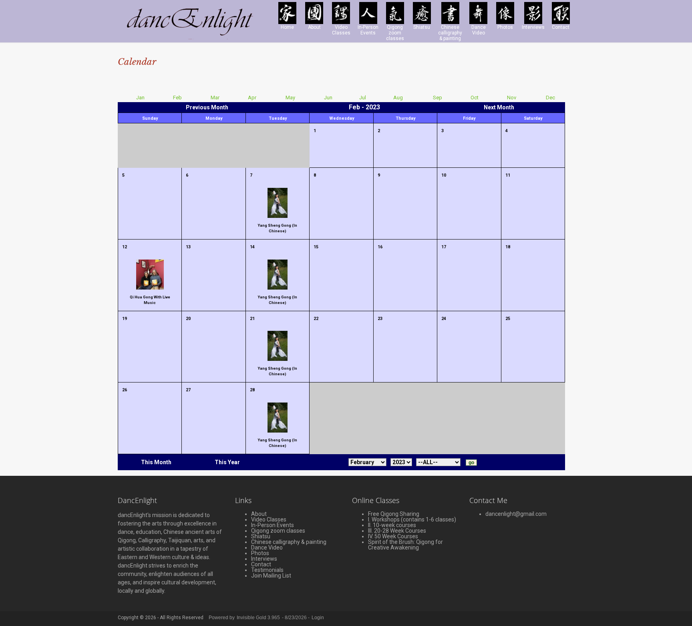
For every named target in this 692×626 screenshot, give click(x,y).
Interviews (264, 559)
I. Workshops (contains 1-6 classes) (412, 519)
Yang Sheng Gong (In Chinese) (277, 228)
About (259, 514)
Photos (260, 553)
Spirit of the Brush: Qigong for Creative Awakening (405, 545)
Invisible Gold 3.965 (259, 617)
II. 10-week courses (392, 525)
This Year (227, 462)
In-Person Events (272, 525)
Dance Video (267, 547)
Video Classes (268, 519)
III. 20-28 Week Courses (397, 530)
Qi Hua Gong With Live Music (150, 300)
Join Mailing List (271, 575)
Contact (261, 564)
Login (318, 617)
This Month (156, 462)
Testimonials (267, 570)
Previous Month (207, 107)
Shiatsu (260, 536)
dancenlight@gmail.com (516, 514)
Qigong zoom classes (278, 530)
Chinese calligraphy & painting (288, 542)
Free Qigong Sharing (393, 514)
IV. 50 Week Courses (393, 536)
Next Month (499, 107)
